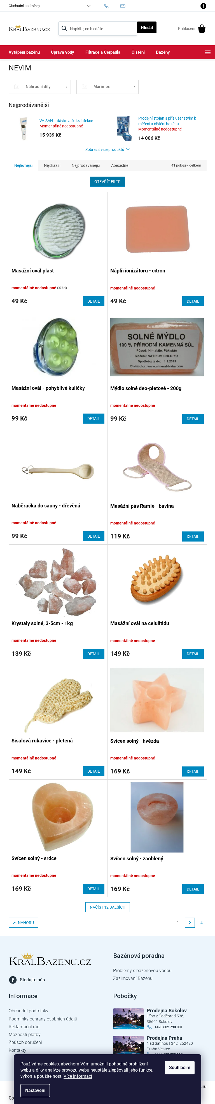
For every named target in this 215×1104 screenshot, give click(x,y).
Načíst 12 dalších (107, 907)
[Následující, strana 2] (190, 923)
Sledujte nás (32, 979)
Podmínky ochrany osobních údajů (43, 1019)
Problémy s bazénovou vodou (142, 970)
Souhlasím (179, 1067)
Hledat (147, 27)
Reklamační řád (24, 1026)
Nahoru (26, 922)
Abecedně (119, 165)
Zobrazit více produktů (104, 149)
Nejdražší (52, 165)
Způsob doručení (25, 1042)
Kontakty (17, 1050)
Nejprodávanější (86, 165)
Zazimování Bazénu (133, 978)
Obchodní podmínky (24, 6)
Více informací (78, 1076)
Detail (93, 301)
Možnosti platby (25, 1034)
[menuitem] (24, 52)
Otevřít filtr (107, 181)
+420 (169, 1027)
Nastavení (35, 1090)
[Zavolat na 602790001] (112, 6)
